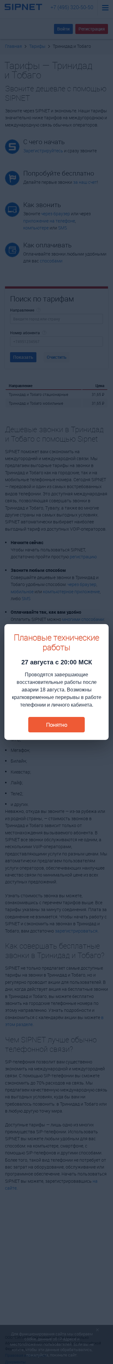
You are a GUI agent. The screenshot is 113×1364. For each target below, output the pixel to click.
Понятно (56, 724)
